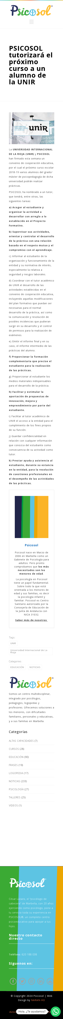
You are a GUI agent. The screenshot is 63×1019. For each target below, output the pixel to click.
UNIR (13, 643)
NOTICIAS (35, 667)
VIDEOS (13, 805)
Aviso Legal (16, 1011)
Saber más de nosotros (31, 620)
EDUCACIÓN (17, 667)
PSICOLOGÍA (16, 789)
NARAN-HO (38, 1000)
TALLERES (14, 797)
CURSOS (14, 748)
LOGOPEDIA (16, 773)
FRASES (13, 765)
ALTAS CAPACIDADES (21, 740)
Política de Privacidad (40, 1011)
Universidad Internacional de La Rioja (28, 651)
